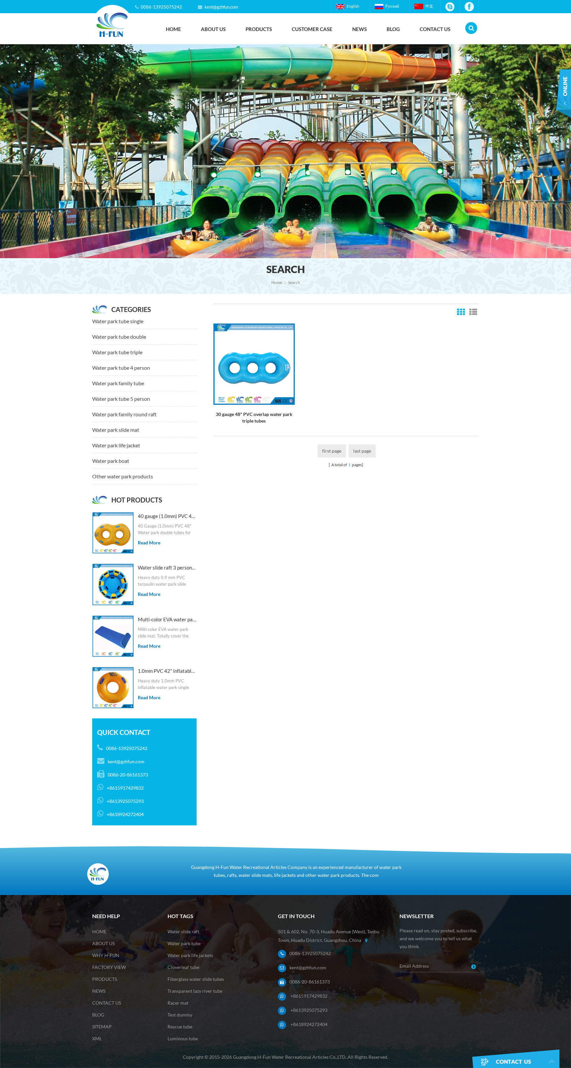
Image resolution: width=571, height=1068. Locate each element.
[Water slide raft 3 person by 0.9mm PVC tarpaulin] (113, 584)
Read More (149, 542)
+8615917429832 (308, 996)
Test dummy (180, 1014)
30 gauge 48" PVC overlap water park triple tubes (254, 417)
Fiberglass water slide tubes (196, 979)
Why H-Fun (105, 955)
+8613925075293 (308, 1010)
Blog (393, 29)
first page (331, 451)
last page (362, 451)
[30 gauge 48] (254, 363)
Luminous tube (183, 1038)
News (359, 29)
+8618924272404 (308, 1024)
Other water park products (122, 476)
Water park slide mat (115, 430)
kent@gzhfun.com (221, 7)
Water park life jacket (116, 445)
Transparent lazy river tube (195, 991)
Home (173, 29)
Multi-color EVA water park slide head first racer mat (167, 619)
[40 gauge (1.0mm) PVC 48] (113, 533)
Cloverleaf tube (183, 967)
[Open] (563, 98)
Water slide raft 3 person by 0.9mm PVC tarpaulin (167, 567)
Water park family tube (118, 383)
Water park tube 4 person (121, 367)
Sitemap (102, 1026)
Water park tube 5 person (121, 399)
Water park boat (110, 461)
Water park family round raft (124, 414)
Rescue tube (180, 1026)
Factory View (109, 967)
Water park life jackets (190, 955)
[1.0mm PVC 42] (113, 687)
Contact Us (435, 29)
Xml (97, 1038)
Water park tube (184, 943)
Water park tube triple (117, 352)
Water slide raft (183, 931)
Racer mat (178, 1003)
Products (259, 29)
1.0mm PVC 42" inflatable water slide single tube (167, 671)
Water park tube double (119, 336)
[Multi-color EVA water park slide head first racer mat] (113, 636)
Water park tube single (117, 321)
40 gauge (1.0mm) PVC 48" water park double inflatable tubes (167, 516)
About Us (213, 29)
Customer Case (312, 29)
